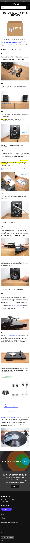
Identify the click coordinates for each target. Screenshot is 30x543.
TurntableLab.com (13, 540)
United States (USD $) (8, 537)
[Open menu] (1, 4)
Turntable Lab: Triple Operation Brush (10, 417)
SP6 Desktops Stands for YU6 (11, 407)
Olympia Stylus (15, 305)
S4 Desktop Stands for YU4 (10, 404)
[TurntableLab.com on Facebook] (2, 505)
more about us (4, 501)
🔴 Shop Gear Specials (15, 1)
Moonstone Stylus (20, 307)
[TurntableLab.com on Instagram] (4, 505)
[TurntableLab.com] (15, 4)
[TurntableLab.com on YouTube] (8, 505)
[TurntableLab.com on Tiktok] (6, 505)
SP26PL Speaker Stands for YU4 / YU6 (13, 409)
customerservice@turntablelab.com (9, 522)
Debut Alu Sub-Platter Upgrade (10, 335)
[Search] (27, 7)
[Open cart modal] (27, 4)
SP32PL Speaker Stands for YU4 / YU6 (13, 411)
